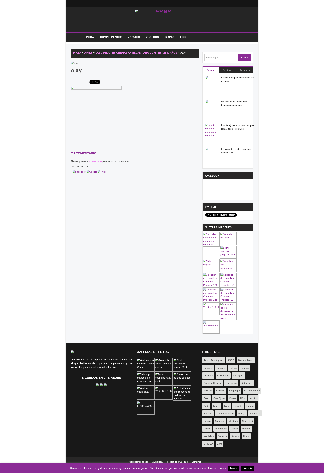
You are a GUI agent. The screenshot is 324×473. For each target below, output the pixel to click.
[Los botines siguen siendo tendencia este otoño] (212, 106)
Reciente (228, 70)
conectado (95, 161)
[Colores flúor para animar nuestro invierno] (212, 82)
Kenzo (216, 405)
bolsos (233, 368)
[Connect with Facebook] (80, 171)
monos (207, 421)
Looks (184, 37)
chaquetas (231, 383)
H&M (243, 398)
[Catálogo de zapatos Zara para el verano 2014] (212, 154)
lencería (208, 413)
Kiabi (227, 405)
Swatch (235, 436)
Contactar (196, 462)
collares (208, 390)
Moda (90, 37)
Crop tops (234, 390)
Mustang (233, 421)
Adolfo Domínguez (213, 360)
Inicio (77, 37)
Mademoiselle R (225, 413)
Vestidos (152, 37)
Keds (206, 405)
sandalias (209, 436)
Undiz (246, 436)
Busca (244, 57)
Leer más (247, 468)
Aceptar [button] (233, 468)
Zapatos (134, 37)
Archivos (244, 70)
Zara (219, 443)
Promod (246, 428)
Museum (219, 421)
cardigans (238, 375)
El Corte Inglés (252, 390)
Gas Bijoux (219, 398)
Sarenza (222, 436)
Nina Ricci (247, 421)
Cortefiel (220, 390)
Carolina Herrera (213, 383)
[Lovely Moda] (162, 21)
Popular (211, 70)
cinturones (246, 383)
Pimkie (234, 428)
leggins (250, 405)
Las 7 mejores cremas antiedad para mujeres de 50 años (136, 52)
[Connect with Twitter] (102, 171)
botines (245, 368)
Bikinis (169, 37)
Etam (206, 398)
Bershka (208, 368)
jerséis (253, 398)
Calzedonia (223, 375)
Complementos (111, 37)
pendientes (221, 428)
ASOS (231, 360)
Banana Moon (245, 360)
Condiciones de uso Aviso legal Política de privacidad (158, 462)
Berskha (221, 368)
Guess (232, 398)
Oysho (207, 428)
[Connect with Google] (92, 171)
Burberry (208, 375)
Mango (241, 413)
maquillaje (255, 413)
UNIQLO (208, 443)
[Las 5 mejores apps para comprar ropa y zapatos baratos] (212, 135)
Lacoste (238, 405)
